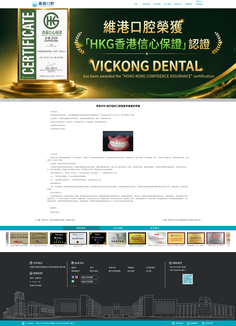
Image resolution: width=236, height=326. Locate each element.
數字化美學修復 (114, 271)
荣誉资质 (81, 228)
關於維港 (146, 4)
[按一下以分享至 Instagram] (76, 277)
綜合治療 (131, 271)
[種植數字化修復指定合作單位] (180, 238)
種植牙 (73, 267)
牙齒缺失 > (19, 100)
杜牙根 (148, 271)
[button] (234, 49)
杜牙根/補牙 (150, 267)
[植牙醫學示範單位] (101, 238)
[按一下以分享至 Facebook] (72, 277)
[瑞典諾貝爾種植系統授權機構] (42, 238)
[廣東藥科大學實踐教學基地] (140, 238)
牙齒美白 (131, 267)
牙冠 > (12, 100)
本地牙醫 (157, 4)
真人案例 (167, 4)
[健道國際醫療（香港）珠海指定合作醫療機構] (219, 238)
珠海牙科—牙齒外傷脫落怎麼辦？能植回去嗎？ (58, 220)
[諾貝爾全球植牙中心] (121, 238)
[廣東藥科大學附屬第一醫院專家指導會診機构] (199, 238)
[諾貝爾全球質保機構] (81, 238)
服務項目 (178, 4)
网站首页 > (4, 100)
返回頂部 (209, 323)
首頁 (136, 4)
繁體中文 (199, 1)
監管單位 (154, 228)
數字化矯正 (94, 271)
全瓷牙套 (112, 267)
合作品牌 (118, 228)
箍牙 (91, 267)
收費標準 (188, 4)
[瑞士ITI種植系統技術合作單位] (62, 238)
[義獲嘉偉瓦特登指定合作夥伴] (23, 238)
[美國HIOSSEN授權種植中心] (160, 238)
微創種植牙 (75, 271)
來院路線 (199, 4)
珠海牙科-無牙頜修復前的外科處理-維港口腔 (184, 220)
